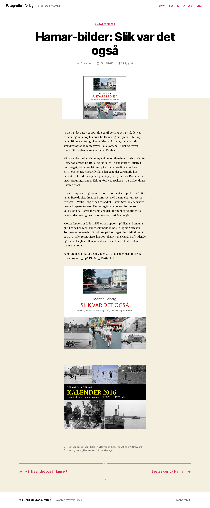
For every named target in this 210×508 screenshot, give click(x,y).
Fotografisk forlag (19, 5)
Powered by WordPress (68, 499)
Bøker (162, 5)
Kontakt (199, 5)
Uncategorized (105, 24)
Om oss (187, 5)
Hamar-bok (89, 450)
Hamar (78, 450)
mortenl (88, 63)
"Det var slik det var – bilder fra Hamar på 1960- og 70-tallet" (99, 446)
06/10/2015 (107, 63)
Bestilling (174, 5)
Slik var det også (104, 450)
